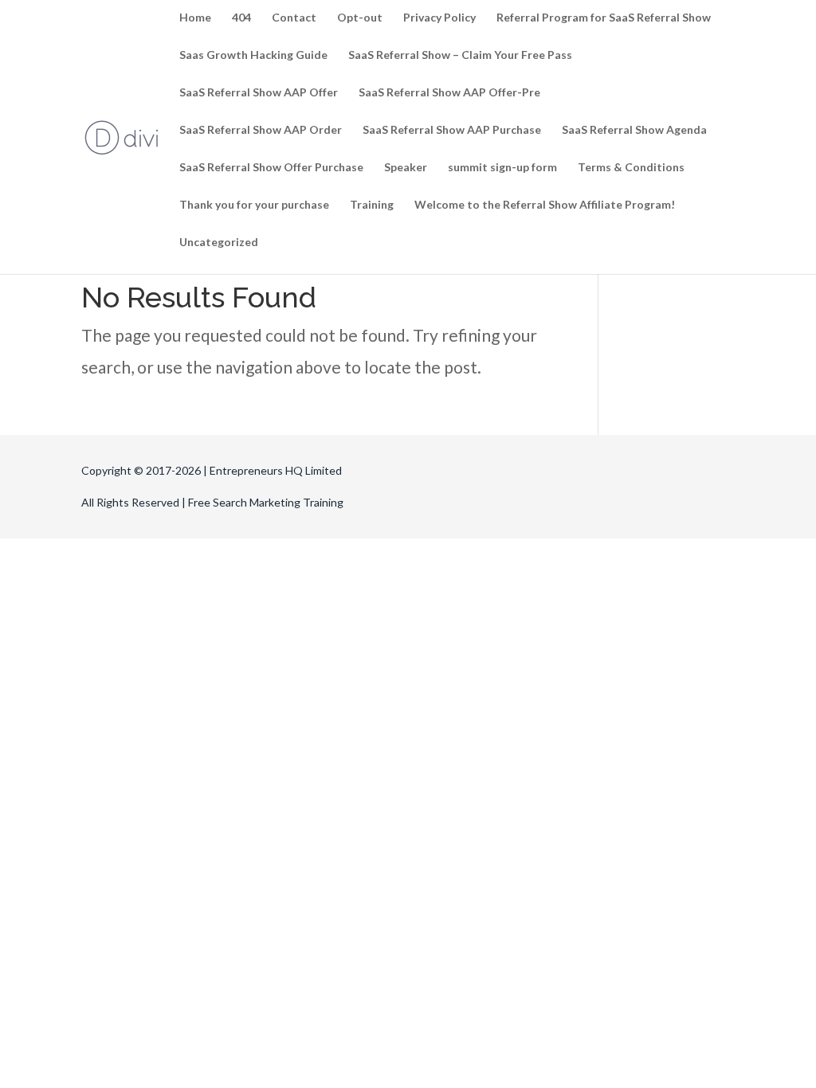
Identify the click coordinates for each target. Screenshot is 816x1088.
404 (241, 18)
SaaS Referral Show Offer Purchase (271, 168)
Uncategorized (218, 243)
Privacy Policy (439, 18)
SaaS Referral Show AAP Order (260, 130)
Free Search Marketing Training (265, 502)
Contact (294, 18)
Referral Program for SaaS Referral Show (603, 18)
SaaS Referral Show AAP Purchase (452, 130)
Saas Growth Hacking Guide (253, 55)
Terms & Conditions (631, 168)
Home (195, 18)
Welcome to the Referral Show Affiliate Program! (544, 205)
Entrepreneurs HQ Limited (276, 470)
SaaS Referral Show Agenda (634, 130)
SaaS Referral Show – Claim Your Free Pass (460, 55)
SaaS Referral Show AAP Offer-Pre (449, 93)
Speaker (405, 168)
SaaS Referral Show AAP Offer (258, 93)
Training (372, 205)
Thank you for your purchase (254, 205)
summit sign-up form (502, 168)
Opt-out (359, 18)
